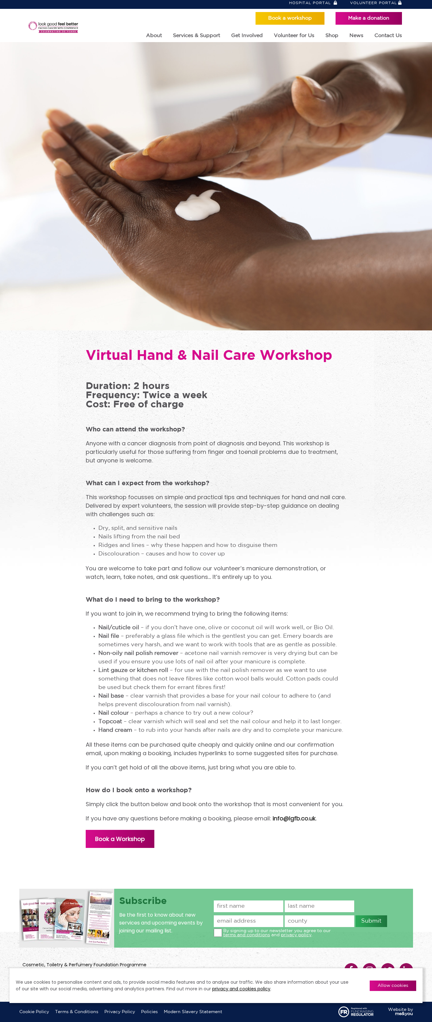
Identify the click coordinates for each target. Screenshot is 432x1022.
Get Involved (247, 35)
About (154, 35)
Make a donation (368, 18)
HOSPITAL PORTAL (310, 3)
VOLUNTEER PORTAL (373, 3)
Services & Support (196, 35)
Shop (331, 35)
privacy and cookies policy (241, 989)
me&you (404, 1014)
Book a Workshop (120, 839)
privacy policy (296, 935)
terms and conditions (246, 935)
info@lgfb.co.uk (294, 818)
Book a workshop (290, 18)
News (356, 35)
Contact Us (388, 35)
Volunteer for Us (294, 35)
